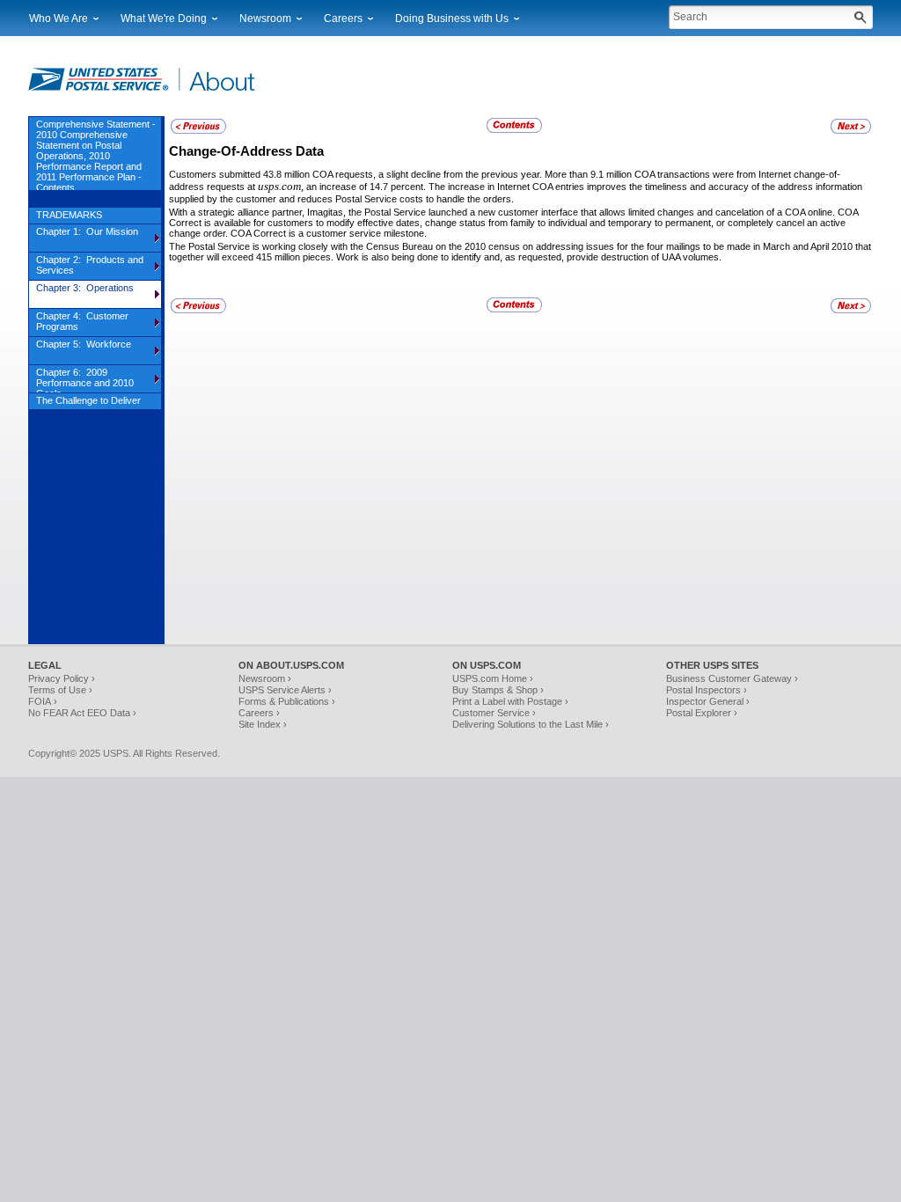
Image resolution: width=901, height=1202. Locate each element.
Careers (343, 18)
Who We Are (58, 18)
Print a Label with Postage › (510, 701)
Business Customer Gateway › (732, 678)
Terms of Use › (60, 690)
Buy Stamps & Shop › (498, 690)
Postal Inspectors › (706, 690)
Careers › (259, 712)
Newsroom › (264, 678)
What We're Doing (164, 18)
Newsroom (265, 18)
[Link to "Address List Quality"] (851, 131)
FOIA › (42, 701)
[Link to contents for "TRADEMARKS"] (516, 130)
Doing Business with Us (452, 18)
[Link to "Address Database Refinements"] (198, 131)
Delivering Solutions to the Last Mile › (530, 724)
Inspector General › (708, 701)
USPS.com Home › (492, 678)
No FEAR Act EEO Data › (82, 712)
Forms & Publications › (286, 701)
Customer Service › (494, 712)
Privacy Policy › (61, 678)
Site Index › (262, 724)
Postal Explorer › (701, 712)
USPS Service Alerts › (285, 690)
